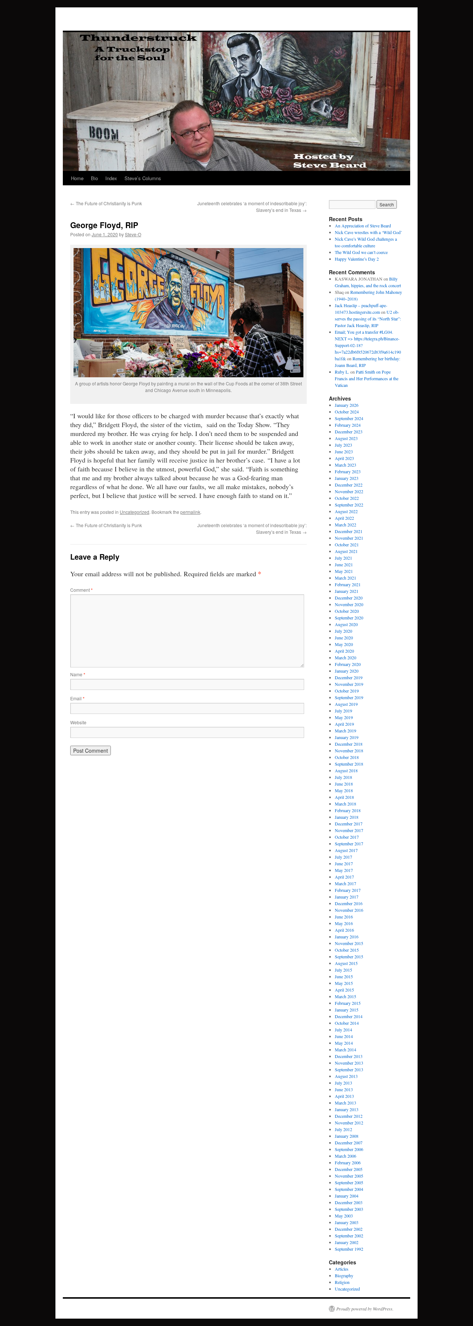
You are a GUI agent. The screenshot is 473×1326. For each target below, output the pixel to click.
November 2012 (349, 1123)
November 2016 (349, 910)
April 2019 (344, 724)
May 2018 (344, 790)
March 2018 (345, 804)
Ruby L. (342, 372)
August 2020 (346, 624)
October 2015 (347, 950)
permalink (190, 512)
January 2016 (346, 936)
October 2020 (347, 611)
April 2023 (344, 458)
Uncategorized (134, 512)
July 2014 (343, 1030)
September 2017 (349, 843)
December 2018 (349, 744)
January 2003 (346, 1222)
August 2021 (346, 551)
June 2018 (344, 784)
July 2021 (343, 558)
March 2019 (345, 731)
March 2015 (345, 996)
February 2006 (348, 1162)
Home (77, 178)
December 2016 (349, 903)
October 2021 (347, 544)
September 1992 (349, 1249)
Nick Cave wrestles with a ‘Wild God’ (368, 232)
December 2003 (349, 1202)
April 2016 (344, 930)
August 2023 (346, 438)
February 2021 (348, 584)
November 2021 (349, 538)
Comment (81, 590)
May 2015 (344, 983)
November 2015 (349, 943)
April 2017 (344, 877)
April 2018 (344, 797)
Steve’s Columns (143, 178)
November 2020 (349, 604)
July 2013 (343, 1083)
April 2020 (344, 651)
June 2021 (344, 564)
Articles (341, 1269)
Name (77, 674)
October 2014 (347, 1023)
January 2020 (346, 671)
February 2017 (348, 890)
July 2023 (343, 445)
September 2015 (349, 956)
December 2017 (349, 824)
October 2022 (347, 498)
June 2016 (344, 917)
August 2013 (346, 1076)
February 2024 (348, 425)
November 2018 (349, 750)
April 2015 (344, 990)
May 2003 (344, 1216)
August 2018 (346, 770)
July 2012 (343, 1129)
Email (77, 698)
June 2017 (344, 863)
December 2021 (349, 531)
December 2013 (349, 1056)
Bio (94, 178)
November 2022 (349, 491)
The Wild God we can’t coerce (361, 252)
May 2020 (344, 644)
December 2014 (349, 1016)
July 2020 (343, 631)
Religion (342, 1282)
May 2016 (344, 923)
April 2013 (344, 1096)
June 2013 (344, 1089)
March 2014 (345, 1049)
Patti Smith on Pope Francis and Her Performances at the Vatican (366, 378)
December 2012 (349, 1116)
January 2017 (346, 897)
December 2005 (349, 1169)
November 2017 (349, 830)
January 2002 (346, 1242)
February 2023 (348, 471)
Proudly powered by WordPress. (365, 1309)
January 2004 (346, 1196)
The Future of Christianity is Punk (106, 203)
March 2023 (345, 465)
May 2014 (344, 1043)
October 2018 (347, 757)
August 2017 (346, 850)
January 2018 (346, 817)
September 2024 (349, 418)
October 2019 (347, 691)
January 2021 (346, 591)
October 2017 (347, 837)
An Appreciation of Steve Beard (363, 226)
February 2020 (348, 664)
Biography (344, 1275)
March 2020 (345, 657)
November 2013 (349, 1063)
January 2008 (346, 1136)
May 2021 (344, 571)
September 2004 (349, 1189)
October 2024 (347, 412)
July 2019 (343, 711)
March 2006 (345, 1156)
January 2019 (346, 737)
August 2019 (346, 704)
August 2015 (346, 963)
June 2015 (344, 976)
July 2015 (343, 970)
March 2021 (345, 578)
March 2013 (345, 1103)
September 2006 (349, 1149)
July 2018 (343, 777)
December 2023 (349, 431)
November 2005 (349, 1176)
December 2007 (349, 1142)
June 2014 (344, 1036)
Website (78, 722)
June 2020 (344, 637)
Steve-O (133, 234)
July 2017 (343, 857)
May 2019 (344, 717)
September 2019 (349, 697)
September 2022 (349, 505)
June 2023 (344, 451)
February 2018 (348, 810)
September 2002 (349, 1236)
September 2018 (349, 764)
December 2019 (349, 677)
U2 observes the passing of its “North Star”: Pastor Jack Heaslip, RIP (368, 318)
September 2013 (349, 1069)
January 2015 (346, 1010)
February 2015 (348, 1003)
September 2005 (349, 1182)
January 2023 (346, 478)
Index (111, 178)
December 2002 (349, 1229)
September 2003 (349, 1209)
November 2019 (349, 684)
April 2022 (344, 518)
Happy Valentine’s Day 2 (357, 259)
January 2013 (346, 1109)
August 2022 (346, 511)
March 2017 (345, 883)
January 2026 (346, 405)
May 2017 (344, 870)
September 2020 (349, 618)
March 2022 (345, 525)
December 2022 (349, 485)
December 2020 (349, 598)
